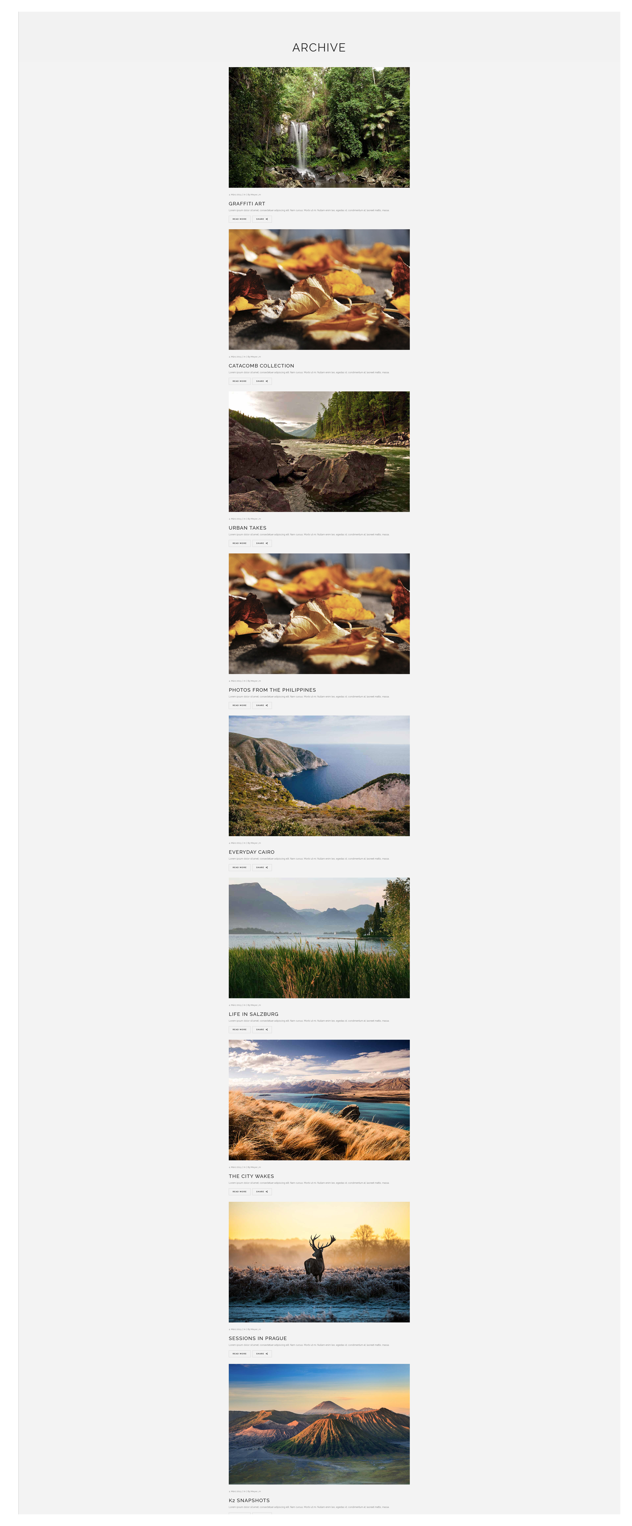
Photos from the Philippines (272, 690)
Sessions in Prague (258, 1338)
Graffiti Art (247, 204)
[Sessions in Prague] (319, 1262)
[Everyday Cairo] (319, 776)
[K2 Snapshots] (319, 1424)
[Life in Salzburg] (319, 938)
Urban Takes (248, 528)
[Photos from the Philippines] (319, 613)
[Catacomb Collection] (319, 289)
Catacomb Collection (261, 366)
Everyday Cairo (252, 852)
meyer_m (256, 194)
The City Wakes (251, 1176)
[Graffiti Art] (319, 127)
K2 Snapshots (249, 1500)
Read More (240, 219)
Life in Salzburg (254, 1014)
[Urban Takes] (319, 451)
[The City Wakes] (319, 1100)
